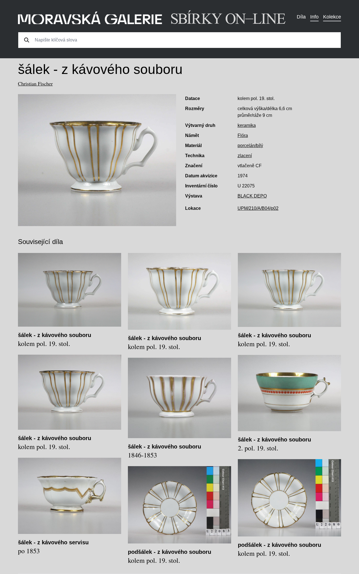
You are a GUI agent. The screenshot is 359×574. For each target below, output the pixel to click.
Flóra (243, 135)
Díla (301, 17)
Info (314, 17)
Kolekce (332, 17)
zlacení (245, 155)
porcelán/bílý (250, 145)
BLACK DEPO (252, 196)
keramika (247, 125)
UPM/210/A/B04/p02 (258, 208)
